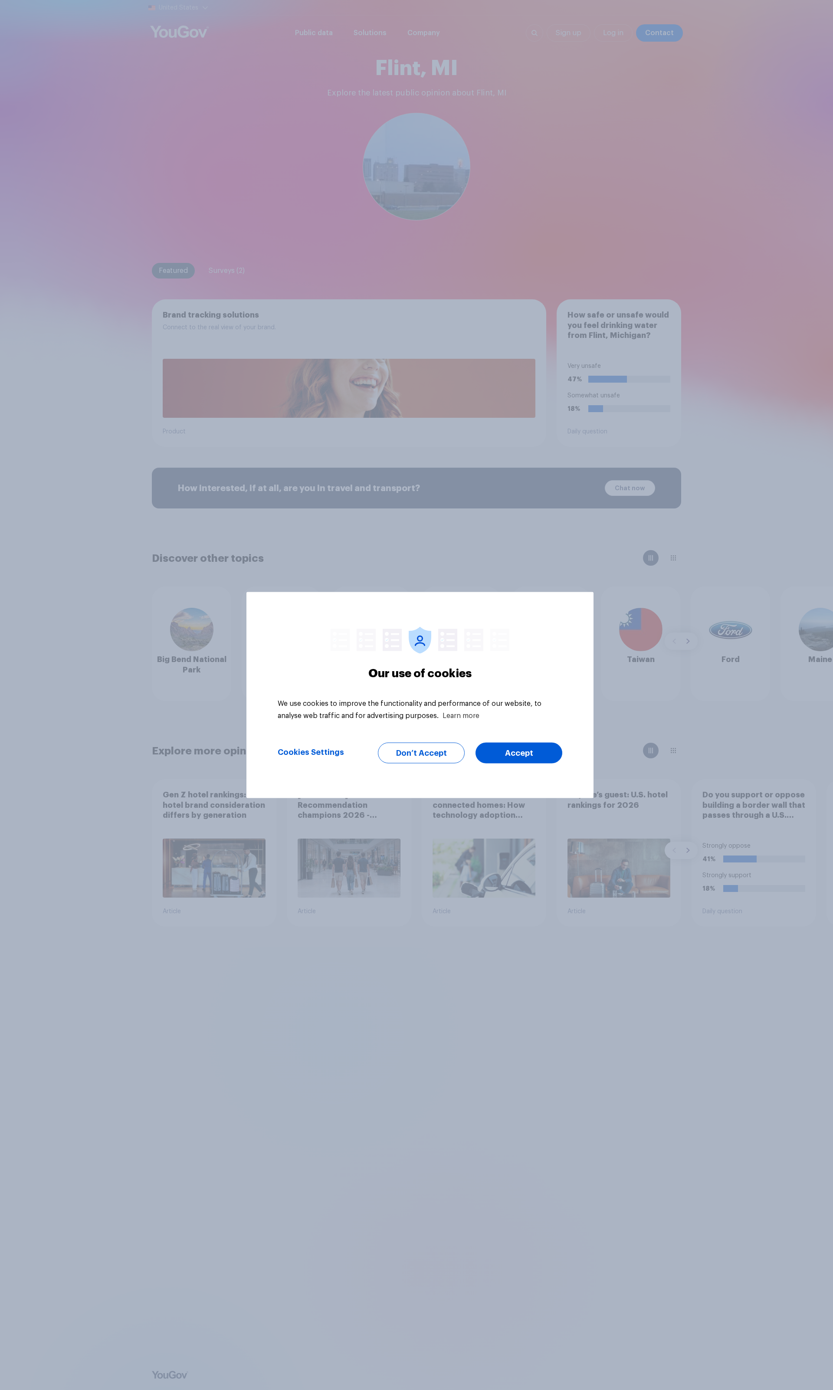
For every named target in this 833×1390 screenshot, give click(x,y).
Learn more (461, 715)
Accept (519, 753)
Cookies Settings (311, 752)
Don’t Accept (421, 753)
